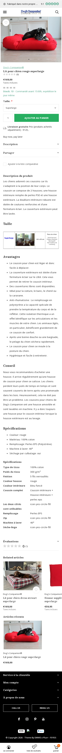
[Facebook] (19, 719)
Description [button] (10, 144)
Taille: (7, 101)
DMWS (38, 737)
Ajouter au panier (36, 117)
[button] (5, 12)
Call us (16, 707)
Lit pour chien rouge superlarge (22, 657)
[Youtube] (43, 719)
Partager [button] (8, 152)
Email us (44, 707)
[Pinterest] (35, 719)
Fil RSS (53, 737)
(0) (17, 74)
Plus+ (45, 737)
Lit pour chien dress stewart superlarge (20, 599)
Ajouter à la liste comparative (23, 164)
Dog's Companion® (13, 67)
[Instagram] (27, 719)
